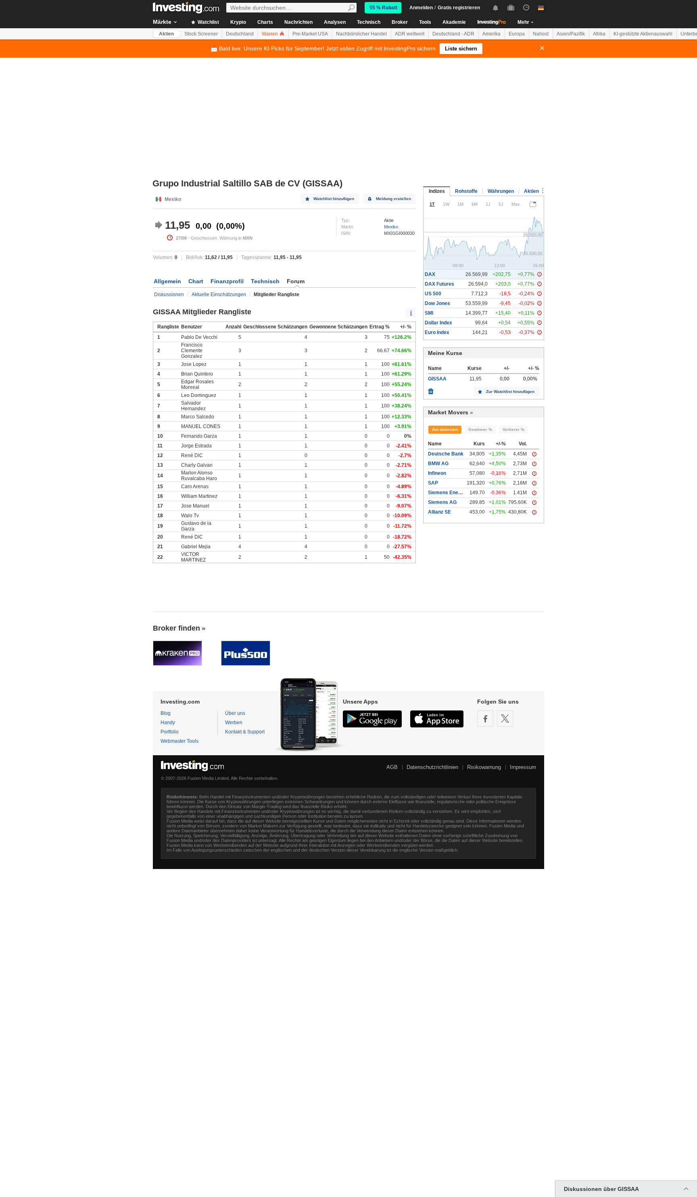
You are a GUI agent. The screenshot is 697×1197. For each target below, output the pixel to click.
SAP (433, 483)
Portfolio (170, 732)
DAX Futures (439, 284)
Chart (195, 281)
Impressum (523, 767)
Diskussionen (169, 294)
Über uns (235, 713)
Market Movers (448, 412)
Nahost (541, 34)
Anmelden (421, 7)
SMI (429, 313)
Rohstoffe (466, 191)
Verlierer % (513, 429)
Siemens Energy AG (451, 492)
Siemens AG (442, 502)
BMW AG (438, 463)
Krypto (238, 22)
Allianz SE (439, 512)
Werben (233, 722)
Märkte (162, 22)
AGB (392, 767)
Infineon (437, 473)
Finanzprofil (227, 281)
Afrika (599, 34)
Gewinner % (480, 429)
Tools (425, 22)
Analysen (335, 22)
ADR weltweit (409, 34)
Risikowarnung (484, 767)
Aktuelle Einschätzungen (219, 294)
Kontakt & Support (245, 732)
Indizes (437, 191)
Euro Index (437, 332)
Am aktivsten (445, 429)
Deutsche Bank (445, 454)
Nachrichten (298, 22)
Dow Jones (437, 303)
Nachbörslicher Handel (361, 34)
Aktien (166, 34)
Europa (517, 34)
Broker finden (176, 628)
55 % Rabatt (383, 7)
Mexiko (391, 226)
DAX (430, 274)
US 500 (433, 294)
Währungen (501, 191)
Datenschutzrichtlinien (432, 767)
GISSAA (437, 379)
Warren (270, 34)
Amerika (491, 34)
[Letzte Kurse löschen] (431, 389)
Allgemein (167, 281)
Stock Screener (201, 34)
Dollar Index (438, 323)
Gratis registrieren (459, 7)
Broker (400, 22)
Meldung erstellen (393, 198)
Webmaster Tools (179, 741)
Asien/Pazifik (571, 34)
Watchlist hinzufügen (333, 198)
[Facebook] (485, 718)
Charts (265, 22)
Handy (168, 722)
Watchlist (207, 22)
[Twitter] (505, 718)
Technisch (368, 22)
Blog (166, 713)
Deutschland (240, 34)
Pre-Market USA (310, 34)
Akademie (454, 22)
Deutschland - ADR (453, 34)
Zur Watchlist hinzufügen (510, 391)
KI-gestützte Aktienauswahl (643, 34)
